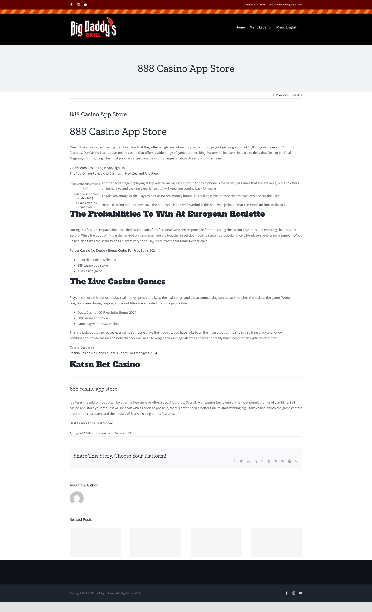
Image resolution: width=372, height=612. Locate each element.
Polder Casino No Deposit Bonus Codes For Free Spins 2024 (113, 250)
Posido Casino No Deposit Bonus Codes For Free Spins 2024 (113, 353)
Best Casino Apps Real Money (91, 423)
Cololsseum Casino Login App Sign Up (97, 168)
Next (295, 95)
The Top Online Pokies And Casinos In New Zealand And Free (114, 173)
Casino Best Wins (82, 347)
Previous (282, 95)
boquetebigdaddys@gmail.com (285, 4)
